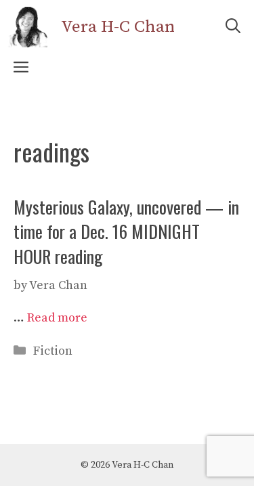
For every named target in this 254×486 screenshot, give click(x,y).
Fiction (52, 351)
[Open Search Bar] (233, 27)
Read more (57, 318)
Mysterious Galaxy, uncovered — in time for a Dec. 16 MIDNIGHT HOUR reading (126, 231)
